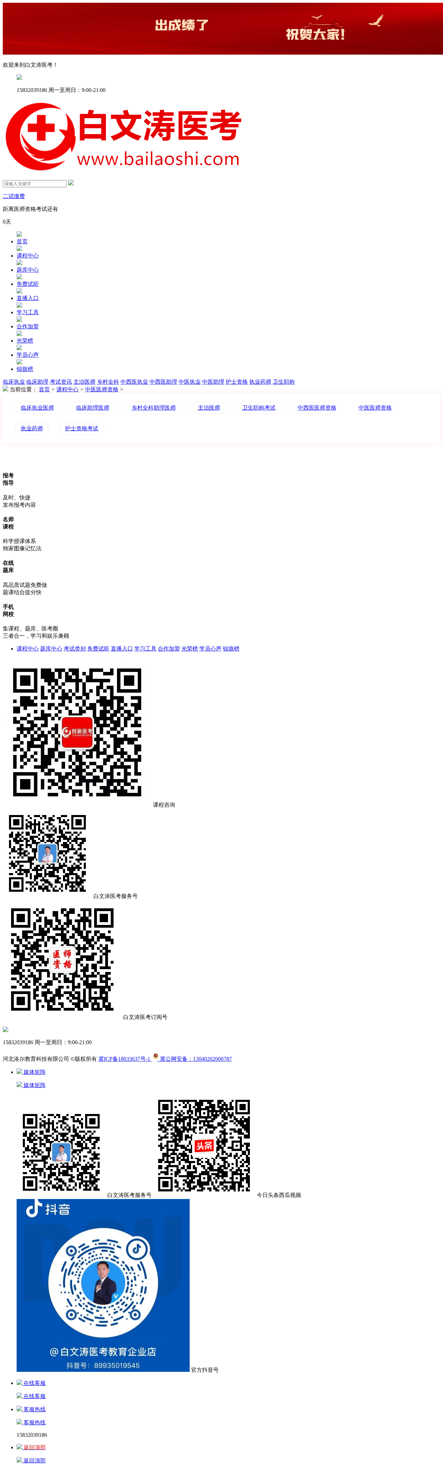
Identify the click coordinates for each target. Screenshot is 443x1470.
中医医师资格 (101, 389)
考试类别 (75, 649)
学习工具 (28, 312)
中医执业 (190, 382)
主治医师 (84, 382)
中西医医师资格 (317, 408)
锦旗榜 (25, 369)
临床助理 (37, 382)
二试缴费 (14, 196)
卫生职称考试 (258, 408)
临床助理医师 (92, 408)
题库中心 (28, 270)
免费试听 (28, 284)
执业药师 (260, 382)
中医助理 (213, 382)
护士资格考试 (81, 428)
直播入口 (28, 298)
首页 (22, 241)
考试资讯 (61, 382)
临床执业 (14, 382)
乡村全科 (108, 382)
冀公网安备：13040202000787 (194, 1059)
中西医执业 (134, 382)
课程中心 (28, 256)
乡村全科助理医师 (154, 408)
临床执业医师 (37, 408)
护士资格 (237, 382)
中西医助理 (163, 382)
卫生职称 (284, 382)
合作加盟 (28, 326)
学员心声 (28, 355)
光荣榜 (25, 341)
